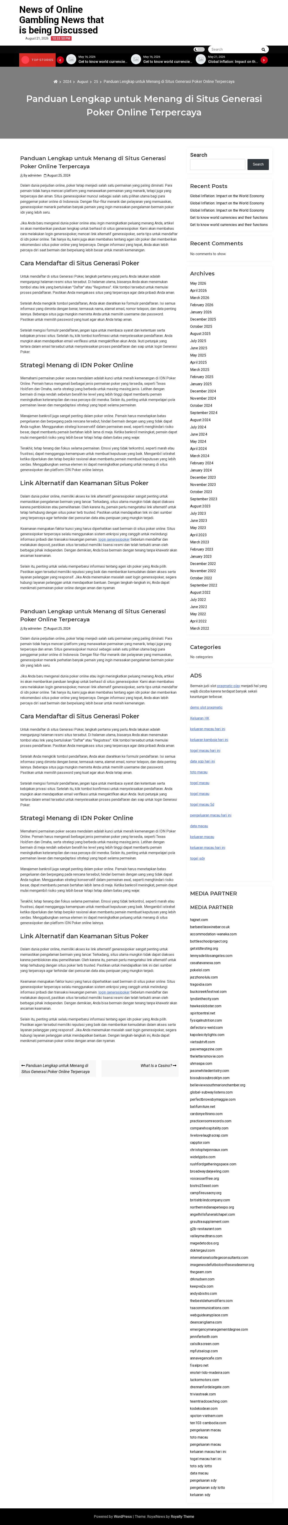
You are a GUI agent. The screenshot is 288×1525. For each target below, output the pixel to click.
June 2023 (198, 520)
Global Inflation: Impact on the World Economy (227, 196)
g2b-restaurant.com (206, 1229)
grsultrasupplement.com (209, 1222)
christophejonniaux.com (209, 1150)
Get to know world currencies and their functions (229, 217)
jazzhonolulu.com (204, 977)
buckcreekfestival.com (208, 991)
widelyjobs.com (202, 1157)
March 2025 (199, 369)
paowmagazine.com (206, 1049)
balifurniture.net (202, 1106)
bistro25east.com (204, 1186)
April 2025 (198, 362)
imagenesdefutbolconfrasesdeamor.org (222, 1265)
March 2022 (199, 628)
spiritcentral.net (202, 1013)
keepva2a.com (201, 1286)
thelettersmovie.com (206, 1056)
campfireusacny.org (206, 1193)
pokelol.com (200, 970)
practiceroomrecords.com (211, 1121)
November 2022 (203, 571)
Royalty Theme (182, 1516)
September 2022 (203, 585)
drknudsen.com (202, 1279)
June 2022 (198, 607)
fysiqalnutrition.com (206, 1020)
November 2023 (203, 485)
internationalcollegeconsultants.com (219, 1257)
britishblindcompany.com (210, 1200)
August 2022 (200, 592)
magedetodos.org (204, 1243)
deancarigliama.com (206, 1322)
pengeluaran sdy (203, 1480)
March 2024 (199, 456)
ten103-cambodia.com (208, 1423)
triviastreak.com (203, 1394)
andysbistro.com (203, 1293)
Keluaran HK (199, 718)
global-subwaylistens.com (211, 1092)
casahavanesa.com (205, 963)
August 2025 (200, 334)
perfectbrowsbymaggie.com (213, 1099)
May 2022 (198, 614)
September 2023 (203, 499)
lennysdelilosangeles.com (211, 956)
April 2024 (198, 449)
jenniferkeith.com (204, 1337)
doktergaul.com (202, 1250)
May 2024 (198, 441)
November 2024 (203, 398)
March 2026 (199, 298)
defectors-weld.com (206, 1027)
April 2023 (198, 535)
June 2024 (198, 434)
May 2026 (198, 283)
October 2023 (201, 492)
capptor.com (200, 1142)
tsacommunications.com (209, 1308)
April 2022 (198, 621)
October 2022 (201, 578)
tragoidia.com (201, 984)
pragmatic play (228, 686)
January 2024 (201, 470)
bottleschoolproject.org (209, 941)
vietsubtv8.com (202, 1042)
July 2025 (198, 341)
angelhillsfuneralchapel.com (212, 1214)
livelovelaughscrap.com (209, 1135)
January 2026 (201, 312)
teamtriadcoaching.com (208, 1401)
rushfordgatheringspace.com (213, 1164)
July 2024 (198, 427)
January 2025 (201, 384)
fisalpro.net (199, 1365)
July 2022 (198, 600)
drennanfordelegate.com (209, 1387)
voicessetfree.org (204, 1178)
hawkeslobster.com (205, 1006)
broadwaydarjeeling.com (209, 1171)
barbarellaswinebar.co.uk (210, 927)
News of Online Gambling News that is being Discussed (61, 20)
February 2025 (202, 377)
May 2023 (198, 528)
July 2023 (198, 513)
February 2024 (202, 463)
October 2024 (201, 405)
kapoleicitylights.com (207, 1035)
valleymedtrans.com (206, 1236)
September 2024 (203, 413)
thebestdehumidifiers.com (211, 1301)
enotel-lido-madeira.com (210, 1372)
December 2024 (203, 391)
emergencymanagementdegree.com (219, 1329)
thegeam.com (201, 1272)
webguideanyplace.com (209, 1315)
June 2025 (198, 348)
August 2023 (200, 506)
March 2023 (199, 542)
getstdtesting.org (204, 948)
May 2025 (198, 355)
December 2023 (203, 477)
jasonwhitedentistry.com (209, 1071)
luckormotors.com (204, 1380)
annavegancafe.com (206, 1358)
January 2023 (201, 556)
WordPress (123, 1516)
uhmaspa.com (201, 1063)
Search (198, 155)
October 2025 (201, 326)
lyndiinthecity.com (204, 999)
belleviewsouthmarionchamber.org (217, 1085)
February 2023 (202, 549)
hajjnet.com (199, 920)
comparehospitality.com (209, 1128)
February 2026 (202, 305)
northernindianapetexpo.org (212, 1207)
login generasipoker (114, 539)
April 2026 (198, 290)
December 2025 (203, 319)
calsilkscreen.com (204, 1344)
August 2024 (200, 420)
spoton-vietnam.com (206, 1416)
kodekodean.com (204, 1408)
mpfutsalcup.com (204, 1351)
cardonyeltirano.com (206, 1114)
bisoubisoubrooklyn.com (210, 1078)
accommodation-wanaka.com (213, 934)
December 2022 (203, 564)
